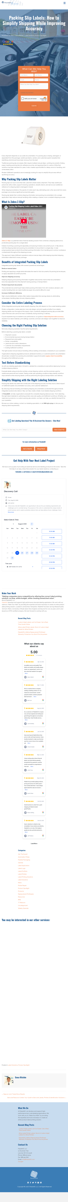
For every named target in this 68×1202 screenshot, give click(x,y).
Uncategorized (23, 905)
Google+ (20, 1161)
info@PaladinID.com (28, 1159)
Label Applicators (23, 865)
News (20, 882)
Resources (21, 897)
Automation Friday (23, 857)
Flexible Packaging (24, 860)
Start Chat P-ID (59, 430)
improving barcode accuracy (53, 316)
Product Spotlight (40, 35)
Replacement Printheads (26, 894)
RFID (19, 900)
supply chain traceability (53, 356)
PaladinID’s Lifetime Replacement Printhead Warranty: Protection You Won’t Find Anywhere (33, 1138)
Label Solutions (29, 35)
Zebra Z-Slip (6, 240)
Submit (34, 106)
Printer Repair (22, 885)
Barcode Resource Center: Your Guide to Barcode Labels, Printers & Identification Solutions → (36, 1097)
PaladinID (5, 602)
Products (21, 891)
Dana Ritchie (19, 35)
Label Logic (22, 868)
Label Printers (22, 874)
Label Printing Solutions (25, 877)
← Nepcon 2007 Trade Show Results (13, 1094)
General (20, 863)
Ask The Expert (22, 854)
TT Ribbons (21, 902)
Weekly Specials (23, 908)
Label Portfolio (22, 871)
